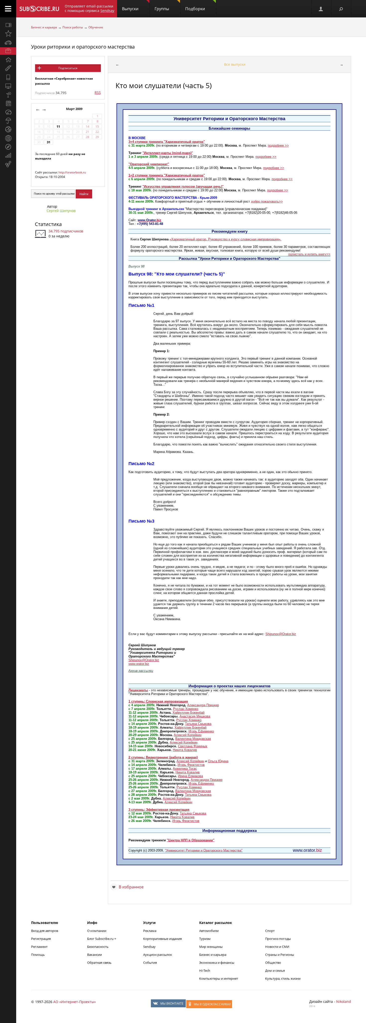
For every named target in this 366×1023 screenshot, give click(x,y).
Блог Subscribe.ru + (102, 938)
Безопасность (98, 946)
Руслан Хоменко (185, 709)
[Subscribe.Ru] (39, 8)
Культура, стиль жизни (283, 978)
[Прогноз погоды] (8, 120)
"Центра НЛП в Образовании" (190, 840)
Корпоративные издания (162, 938)
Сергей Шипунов (61, 210)
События (150, 962)
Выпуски (130, 8)
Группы (162, 8)
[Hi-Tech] (8, 77)
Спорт (270, 930)
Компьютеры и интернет (218, 978)
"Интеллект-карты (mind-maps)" (167, 153)
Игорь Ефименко (201, 731)
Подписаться (67, 68)
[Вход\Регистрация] (321, 8)
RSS (98, 92)
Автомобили (209, 930)
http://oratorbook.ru (72, 172)
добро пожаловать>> (267, 201)
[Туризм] (8, 147)
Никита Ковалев (185, 750)
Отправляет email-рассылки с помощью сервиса (89, 8)
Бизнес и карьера (44, 27)
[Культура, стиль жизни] (8, 94)
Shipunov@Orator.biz (280, 634)
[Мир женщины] (8, 68)
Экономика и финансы (216, 962)
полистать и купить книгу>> (309, 254)
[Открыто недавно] (8, 33)
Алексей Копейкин (187, 735)
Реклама (149, 930)
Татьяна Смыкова (198, 724)
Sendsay (149, 946)
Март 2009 (74, 109)
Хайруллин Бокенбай (188, 712)
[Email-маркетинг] (8, 164)
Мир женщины (211, 946)
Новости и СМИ (277, 946)
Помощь (38, 954)
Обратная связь (99, 962)
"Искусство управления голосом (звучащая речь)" (183, 186)
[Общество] (8, 112)
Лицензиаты (138, 690)
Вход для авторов (44, 930)
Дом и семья (275, 970)
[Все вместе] (8, 25)
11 (58, 126)
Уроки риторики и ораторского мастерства (83, 46)
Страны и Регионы (279, 954)
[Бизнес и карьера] (8, 51)
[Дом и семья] (8, 59)
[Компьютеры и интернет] (8, 86)
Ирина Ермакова (190, 776)
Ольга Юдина (218, 761)
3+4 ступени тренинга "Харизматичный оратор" (166, 142)
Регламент (39, 946)
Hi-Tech (204, 970)
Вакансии (94, 954)
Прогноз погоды (278, 938)
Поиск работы (72, 27)
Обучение (95, 27)
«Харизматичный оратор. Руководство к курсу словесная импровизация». (225, 239)
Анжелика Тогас (185, 768)
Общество (273, 962)
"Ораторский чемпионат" (148, 164)
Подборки (195, 8)
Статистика (48, 224)
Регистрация (41, 938)
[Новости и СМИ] (8, 103)
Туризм (205, 938)
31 (48, 142)
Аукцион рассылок (157, 954)
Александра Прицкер (203, 705)
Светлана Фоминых (192, 746)
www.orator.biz (138, 664)
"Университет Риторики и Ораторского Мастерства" (204, 850)
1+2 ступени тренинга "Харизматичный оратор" (166, 175)
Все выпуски (234, 64)
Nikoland (343, 1001)
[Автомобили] (8, 42)
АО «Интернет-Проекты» (74, 1001)
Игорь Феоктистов (191, 765)
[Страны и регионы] (8, 138)
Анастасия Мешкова (195, 716)
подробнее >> (278, 145)
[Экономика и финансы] (8, 155)
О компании (96, 930)
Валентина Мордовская (193, 739)
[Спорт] (8, 129)
